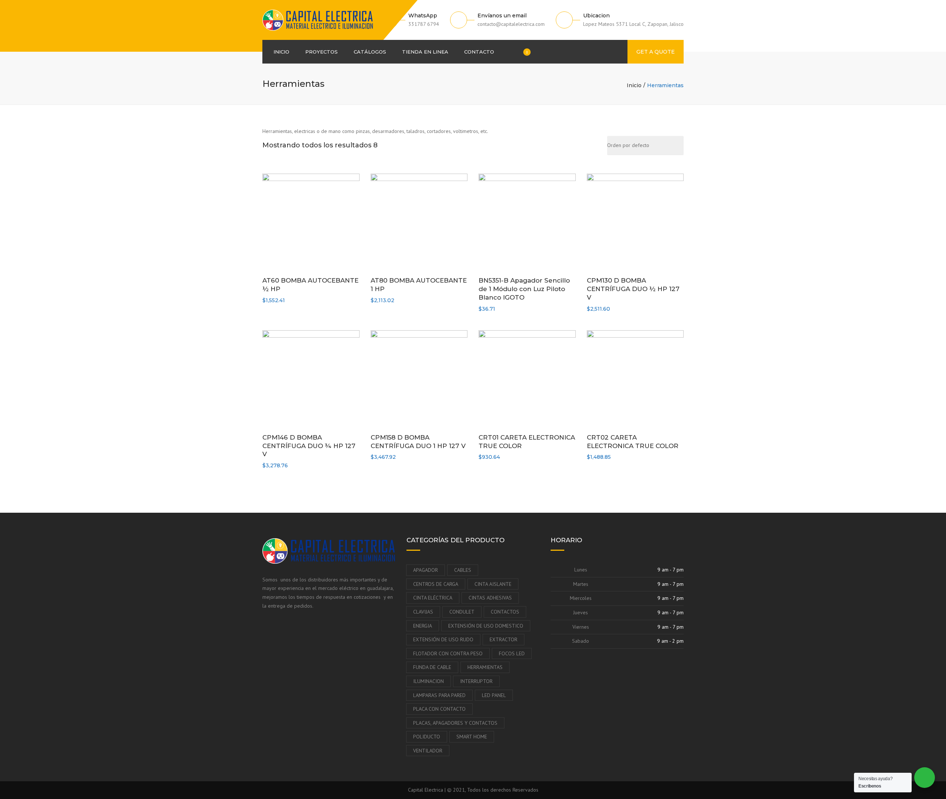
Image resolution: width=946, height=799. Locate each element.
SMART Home (471, 736)
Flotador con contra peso (448, 653)
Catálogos (370, 52)
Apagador (425, 570)
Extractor (503, 639)
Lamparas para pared (439, 695)
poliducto (426, 736)
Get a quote (655, 51)
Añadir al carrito (312, 222)
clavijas (423, 611)
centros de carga (435, 584)
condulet (461, 611)
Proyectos (321, 52)
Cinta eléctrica (432, 597)
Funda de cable (432, 667)
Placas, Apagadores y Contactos (455, 723)
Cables (462, 570)
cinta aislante (492, 584)
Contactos (505, 611)
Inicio (281, 52)
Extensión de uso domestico (485, 625)
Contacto (479, 52)
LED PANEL (494, 695)
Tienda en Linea (425, 52)
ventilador (427, 750)
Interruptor (476, 681)
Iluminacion (428, 681)
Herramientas (485, 667)
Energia (422, 625)
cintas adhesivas (490, 597)
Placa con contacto (439, 709)
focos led (512, 653)
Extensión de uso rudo (443, 639)
